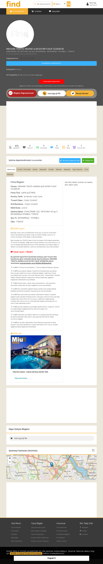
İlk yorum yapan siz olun (71, 160)
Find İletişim (61, 538)
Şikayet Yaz (89, 160)
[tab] (41, 148)
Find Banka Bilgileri (63, 534)
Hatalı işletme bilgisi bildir (51, 81)
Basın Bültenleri (16, 541)
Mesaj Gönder (81, 93)
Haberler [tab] (59, 169)
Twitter (84, 531)
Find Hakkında (61, 527)
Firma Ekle (14, 531)
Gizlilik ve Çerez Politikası (40, 541)
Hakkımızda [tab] (11, 169)
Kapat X (52, 558)
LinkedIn (85, 534)
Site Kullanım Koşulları (38, 531)
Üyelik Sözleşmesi (37, 534)
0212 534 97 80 (53, 93)
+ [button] (10, 458)
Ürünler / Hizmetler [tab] (24, 169)
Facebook (85, 527)
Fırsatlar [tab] (51, 169)
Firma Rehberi (18, 11)
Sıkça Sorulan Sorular (38, 527)
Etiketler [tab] (10, 174)
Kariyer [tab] (35, 169)
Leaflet (82, 479)
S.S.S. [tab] (86, 169)
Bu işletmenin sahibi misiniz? (51, 63)
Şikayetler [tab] (43, 169)
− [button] (10, 461)
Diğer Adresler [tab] (78, 169)
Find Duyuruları (62, 531)
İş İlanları (38, 11)
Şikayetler (56, 11)
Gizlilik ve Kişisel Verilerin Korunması (26, 553)
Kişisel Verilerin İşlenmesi (40, 538)
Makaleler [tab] (67, 169)
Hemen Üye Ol (62, 541)
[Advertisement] (51, 119)
